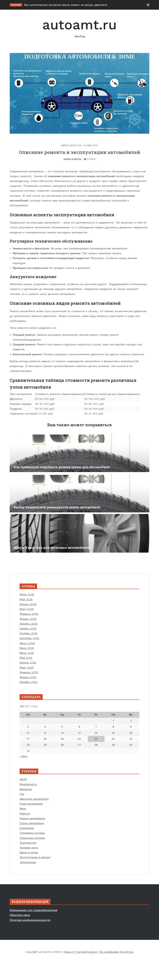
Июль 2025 (27, 648)
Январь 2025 (28, 677)
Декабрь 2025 (28, 623)
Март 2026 (27, 609)
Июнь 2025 (27, 652)
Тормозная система (32, 837)
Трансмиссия (28, 842)
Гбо (22, 794)
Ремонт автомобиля (32, 818)
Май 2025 (26, 657)
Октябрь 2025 (28, 633)
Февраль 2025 (29, 672)
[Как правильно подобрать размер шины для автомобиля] (79, 452)
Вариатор (26, 789)
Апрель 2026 (28, 604)
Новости (25, 813)
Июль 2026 (27, 594)
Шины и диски (72, 159)
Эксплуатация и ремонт (35, 857)
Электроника (28, 862)
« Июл (24, 756)
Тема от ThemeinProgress (80, 951)
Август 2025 (27, 643)
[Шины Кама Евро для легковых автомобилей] (79, 533)
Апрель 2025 (28, 662)
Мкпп (23, 808)
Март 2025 (27, 667)
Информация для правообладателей (33, 910)
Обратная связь (20, 914)
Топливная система (32, 832)
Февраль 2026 (29, 613)
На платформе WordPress (117, 951)
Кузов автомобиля (31, 803)
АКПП (23, 779)
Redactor (75, 145)
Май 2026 (26, 599)
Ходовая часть (29, 847)
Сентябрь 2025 (29, 638)
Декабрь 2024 (28, 682)
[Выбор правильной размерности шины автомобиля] (79, 493)
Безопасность (28, 784)
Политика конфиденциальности (30, 920)
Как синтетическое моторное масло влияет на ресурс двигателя (65, 4)
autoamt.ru (79, 27)
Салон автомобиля (32, 823)
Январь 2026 (28, 618)
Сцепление (27, 828)
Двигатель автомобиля (34, 798)
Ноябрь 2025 (28, 628)
